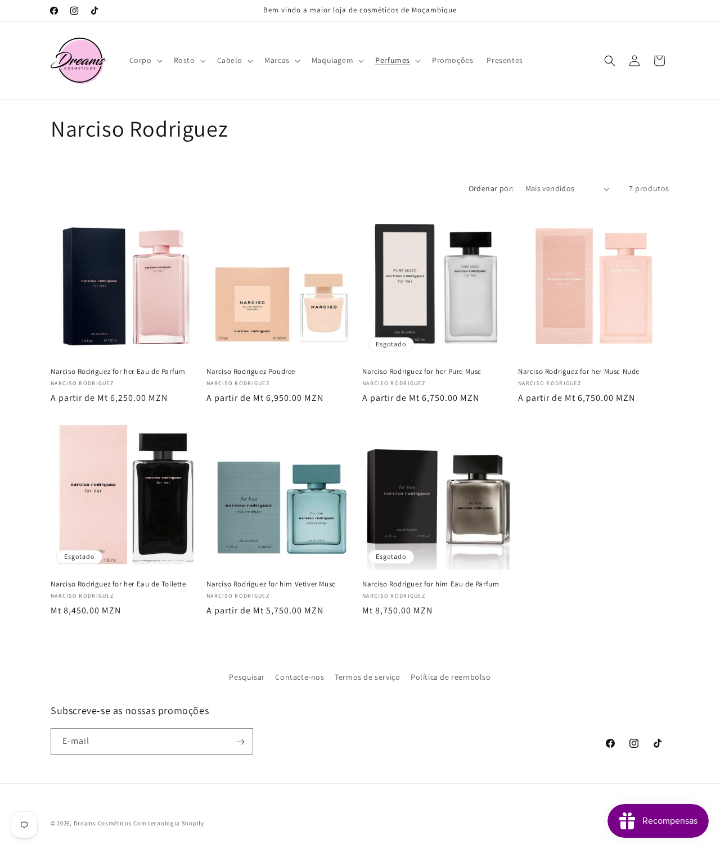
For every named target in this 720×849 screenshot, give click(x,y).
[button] (145, 60)
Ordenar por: (491, 188)
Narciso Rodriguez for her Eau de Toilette (118, 584)
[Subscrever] (240, 742)
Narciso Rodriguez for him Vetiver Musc (271, 584)
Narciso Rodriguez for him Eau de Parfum (430, 584)
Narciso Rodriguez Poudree (250, 371)
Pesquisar (246, 677)
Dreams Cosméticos (103, 823)
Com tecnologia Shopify (168, 823)
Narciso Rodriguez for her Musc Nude (579, 371)
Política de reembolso (451, 677)
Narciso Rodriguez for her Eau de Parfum (118, 371)
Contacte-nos (299, 677)
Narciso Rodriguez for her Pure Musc (422, 371)
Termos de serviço (367, 677)
